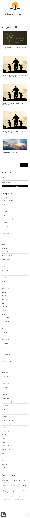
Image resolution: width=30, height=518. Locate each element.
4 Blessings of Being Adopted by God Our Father (14, 48)
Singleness (5, 413)
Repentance (5, 380)
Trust (3, 438)
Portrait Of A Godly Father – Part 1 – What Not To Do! (14, 132)
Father (3, 266)
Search (24, 164)
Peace (3, 350)
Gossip (3, 281)
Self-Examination (6, 398)
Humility (4, 303)
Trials (3, 435)
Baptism (4, 204)
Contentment (5, 233)
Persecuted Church (7, 354)
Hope (3, 296)
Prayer (3, 365)
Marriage (4, 328)
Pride (3, 369)
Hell (3, 292)
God (3, 277)
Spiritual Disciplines (7, 420)
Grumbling (5, 288)
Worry (3, 464)
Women (4, 457)
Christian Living (6, 219)
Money (4, 332)
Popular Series (6, 361)
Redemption (5, 376)
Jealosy (4, 307)
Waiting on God (6, 446)
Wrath (3, 468)
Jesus (3, 310)
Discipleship (5, 252)
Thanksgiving (5, 431)
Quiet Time (5, 372)
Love (3, 325)
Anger (3, 197)
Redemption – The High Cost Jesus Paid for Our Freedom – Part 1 (14, 491)
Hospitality (5, 299)
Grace (3, 285)
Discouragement (6, 255)
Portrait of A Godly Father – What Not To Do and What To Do (15, 76)
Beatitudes (4, 208)
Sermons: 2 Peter (6, 402)
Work (3, 460)
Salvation (4, 394)
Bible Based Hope (15, 14)
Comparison (5, 226)
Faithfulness (5, 263)
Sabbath (4, 391)
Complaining (5, 230)
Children (4, 215)
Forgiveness (5, 270)
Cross (3, 241)
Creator (4, 237)
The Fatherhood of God (10, 152)
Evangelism (5, 259)
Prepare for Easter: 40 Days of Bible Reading (13, 499)
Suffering (4, 427)
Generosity (5, 274)
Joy (2, 314)
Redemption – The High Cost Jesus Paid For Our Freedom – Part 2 (14, 486)
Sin (3, 409)
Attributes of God (6, 200)
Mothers (4, 336)
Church (4, 222)
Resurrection (5, 383)
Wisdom (4, 453)
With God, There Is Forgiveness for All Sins (13, 496)
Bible (3, 211)
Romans (4, 387)
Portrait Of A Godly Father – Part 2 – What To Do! (14, 104)
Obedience (4, 339)
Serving (4, 405)
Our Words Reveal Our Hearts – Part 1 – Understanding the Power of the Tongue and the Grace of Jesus (14, 480)
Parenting (4, 343)
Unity (3, 442)
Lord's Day (4, 321)
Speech (4, 416)
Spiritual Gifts (5, 424)
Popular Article (6, 358)
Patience (4, 347)
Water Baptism (6, 449)
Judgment (4, 318)
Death (3, 244)
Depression (5, 248)
